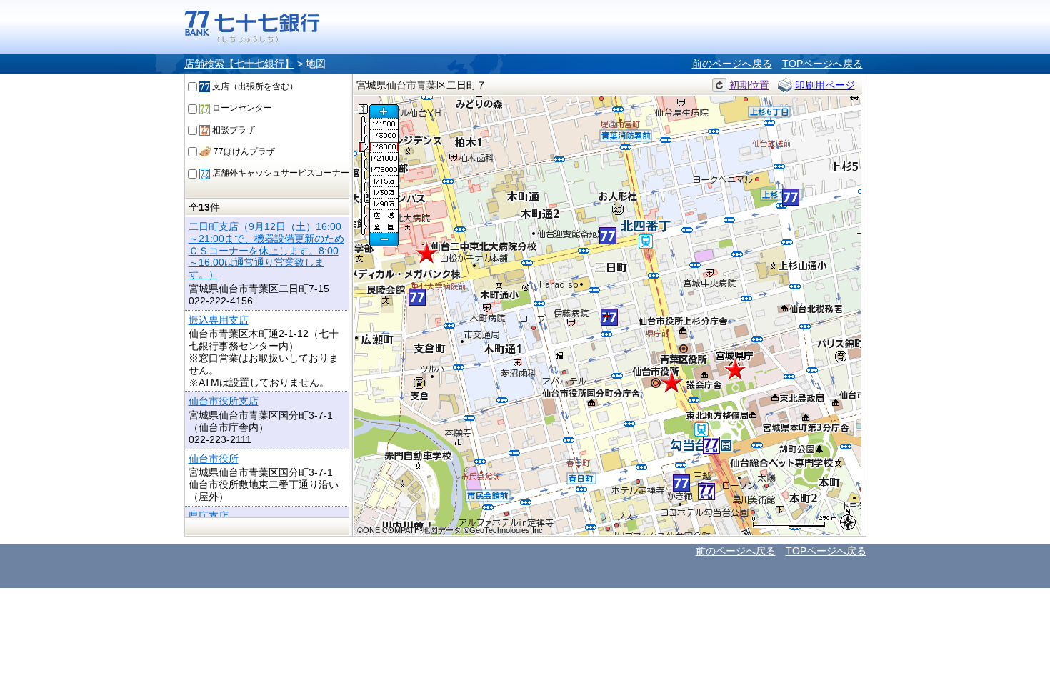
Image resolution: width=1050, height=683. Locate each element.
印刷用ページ (825, 85)
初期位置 (749, 85)
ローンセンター (241, 108)
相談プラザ (232, 130)
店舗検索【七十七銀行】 (239, 63)
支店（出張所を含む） (254, 86)
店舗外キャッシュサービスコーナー (279, 173)
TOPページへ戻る (822, 63)
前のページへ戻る (732, 63)
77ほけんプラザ (243, 151)
